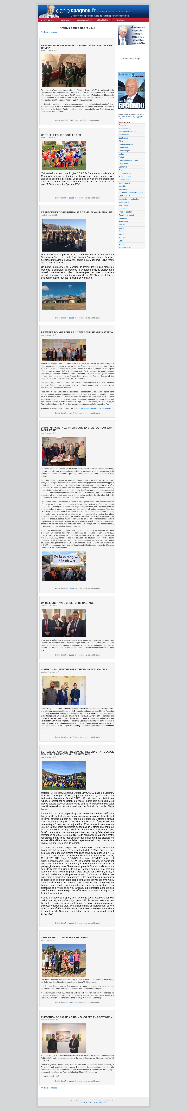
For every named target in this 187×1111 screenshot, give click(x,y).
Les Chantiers (124, 196)
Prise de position (125, 212)
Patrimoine (123, 209)
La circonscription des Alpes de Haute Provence (84, 20)
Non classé (69, 121)
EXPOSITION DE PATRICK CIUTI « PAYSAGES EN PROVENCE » (76, 1017)
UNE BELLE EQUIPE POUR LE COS (61, 135)
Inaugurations (124, 183)
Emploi (121, 170)
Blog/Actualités (47, 20)
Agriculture (123, 125)
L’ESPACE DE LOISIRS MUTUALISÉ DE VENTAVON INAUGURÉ (76, 212)
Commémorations (126, 144)
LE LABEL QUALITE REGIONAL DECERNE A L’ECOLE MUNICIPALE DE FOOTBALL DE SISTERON (77, 753)
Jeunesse (123, 189)
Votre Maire (65, 20)
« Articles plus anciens (48, 32)
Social (121, 228)
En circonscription (126, 173)
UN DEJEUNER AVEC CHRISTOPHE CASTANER (68, 603)
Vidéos (121, 244)
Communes (123, 148)
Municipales (124, 202)
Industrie (122, 186)
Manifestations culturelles (129, 199)
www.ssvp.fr (106, 408)
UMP (121, 241)
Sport (121, 231)
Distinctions (123, 164)
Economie (123, 167)
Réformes (123, 218)
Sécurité (122, 225)
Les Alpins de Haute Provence (131, 193)
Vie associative (125, 247)
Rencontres (123, 222)
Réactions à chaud (126, 215)
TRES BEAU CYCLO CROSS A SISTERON (64, 937)
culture (121, 154)
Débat (121, 157)
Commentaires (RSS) (99, 1102)
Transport (123, 238)
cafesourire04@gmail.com (89, 408)
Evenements (124, 180)
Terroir (121, 234)
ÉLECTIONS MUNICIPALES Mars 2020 (102, 20)
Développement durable (128, 160)
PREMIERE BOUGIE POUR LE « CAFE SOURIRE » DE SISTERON (77, 332)
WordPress (112, 1101)
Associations (124, 135)
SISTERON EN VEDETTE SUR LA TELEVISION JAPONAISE (74, 669)
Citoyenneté (124, 141)
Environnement (125, 177)
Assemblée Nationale (127, 132)
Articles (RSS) (85, 1102)
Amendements (124, 128)
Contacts (121, 20)
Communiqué (124, 151)
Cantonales (123, 138)
